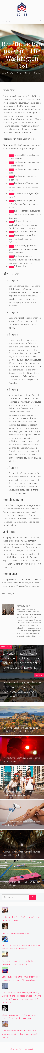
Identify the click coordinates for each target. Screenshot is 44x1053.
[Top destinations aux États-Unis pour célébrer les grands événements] (22, 797)
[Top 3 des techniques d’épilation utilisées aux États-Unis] (22, 827)
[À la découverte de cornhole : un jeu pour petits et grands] (22, 887)
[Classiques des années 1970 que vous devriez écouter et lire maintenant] (5, 1009)
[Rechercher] (32, 897)
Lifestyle (10, 593)
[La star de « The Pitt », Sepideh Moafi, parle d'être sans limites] (5, 912)
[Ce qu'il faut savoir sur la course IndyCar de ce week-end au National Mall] (5, 940)
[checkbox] (11, 155)
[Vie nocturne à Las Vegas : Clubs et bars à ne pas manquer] (22, 763)
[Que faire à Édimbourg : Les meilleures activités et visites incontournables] (22, 733)
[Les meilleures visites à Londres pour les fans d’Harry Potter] (22, 857)
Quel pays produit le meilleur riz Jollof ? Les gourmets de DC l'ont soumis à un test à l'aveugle (21, 1033)
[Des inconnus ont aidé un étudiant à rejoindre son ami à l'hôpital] (5, 955)
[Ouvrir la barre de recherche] (40, 21)
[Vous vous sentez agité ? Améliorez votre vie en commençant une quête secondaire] (5, 971)
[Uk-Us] (22, 9)
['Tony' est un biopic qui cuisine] (5, 927)
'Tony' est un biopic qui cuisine (15, 933)
